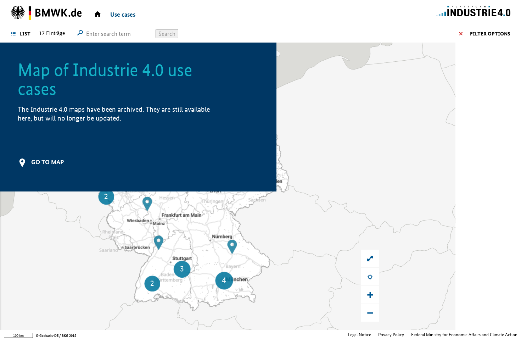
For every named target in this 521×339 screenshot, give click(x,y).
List (24, 33)
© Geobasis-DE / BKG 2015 (56, 336)
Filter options (490, 33)
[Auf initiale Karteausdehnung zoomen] (370, 258)
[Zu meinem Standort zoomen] (370, 276)
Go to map (47, 162)
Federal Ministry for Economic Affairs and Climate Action (464, 334)
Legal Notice (359, 334)
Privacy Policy (391, 334)
